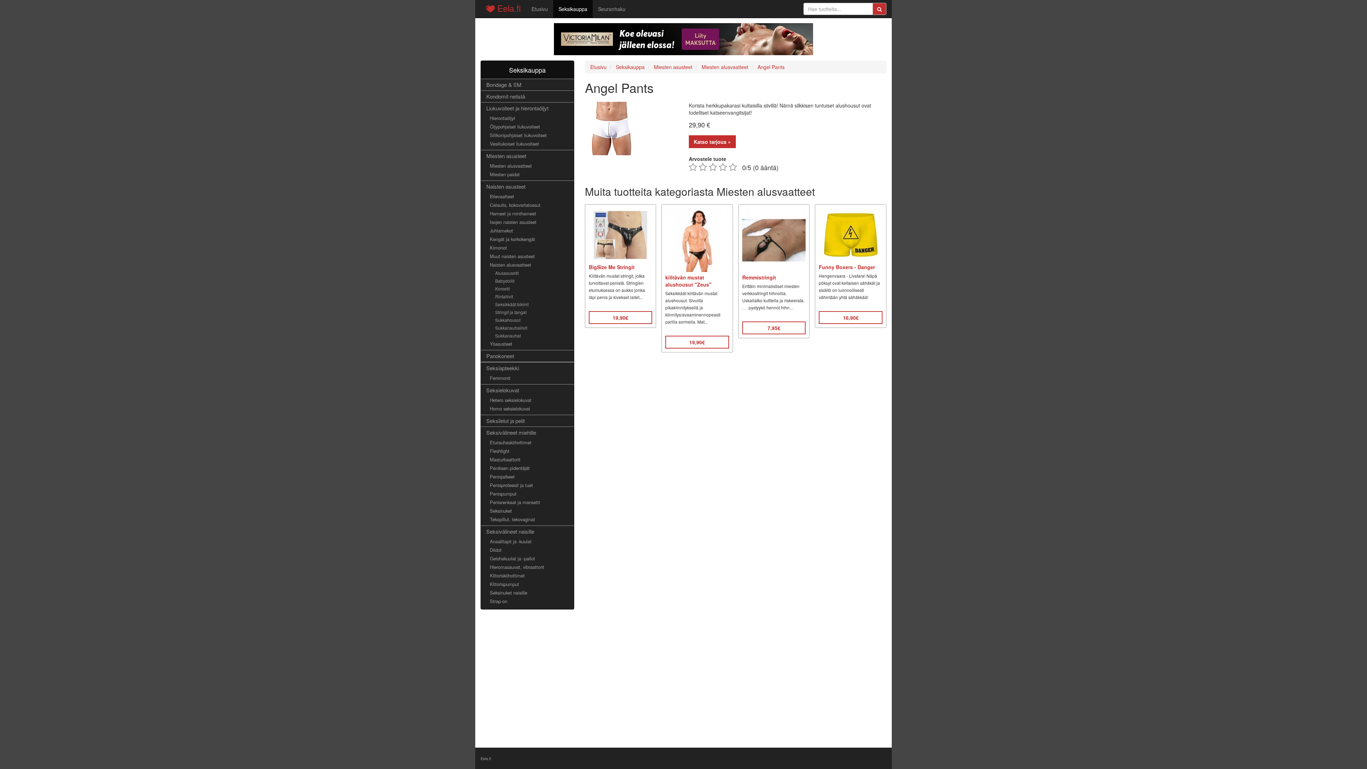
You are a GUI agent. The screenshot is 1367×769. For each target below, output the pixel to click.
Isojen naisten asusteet (513, 222)
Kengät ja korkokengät (512, 239)
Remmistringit (759, 277)
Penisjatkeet (502, 476)
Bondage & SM (504, 84)
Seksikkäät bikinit (512, 304)
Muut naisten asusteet (512, 256)
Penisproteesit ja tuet (511, 485)
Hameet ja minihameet (513, 213)
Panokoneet (500, 356)
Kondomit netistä (505, 96)
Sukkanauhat (508, 336)
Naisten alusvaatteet (510, 264)
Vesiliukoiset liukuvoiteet (514, 143)
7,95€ (774, 327)
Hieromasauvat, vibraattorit (517, 567)
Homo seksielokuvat (510, 408)
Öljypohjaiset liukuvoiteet (515, 126)
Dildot (496, 549)
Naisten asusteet (505, 186)
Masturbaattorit (505, 459)
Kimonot (498, 247)
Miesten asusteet (506, 155)
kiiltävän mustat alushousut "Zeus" (688, 281)
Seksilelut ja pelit (505, 420)
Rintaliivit (504, 296)
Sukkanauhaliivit (511, 328)
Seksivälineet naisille (510, 531)
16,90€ (851, 317)
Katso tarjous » (712, 141)
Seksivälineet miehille (511, 432)
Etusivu (539, 8)
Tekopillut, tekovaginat (512, 519)
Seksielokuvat (502, 390)
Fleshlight (499, 451)
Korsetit (502, 289)
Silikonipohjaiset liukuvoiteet (518, 135)
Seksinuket (501, 510)
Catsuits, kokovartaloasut (515, 205)
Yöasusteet (501, 343)
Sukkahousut (507, 320)
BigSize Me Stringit (612, 267)
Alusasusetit (507, 273)
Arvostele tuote (707, 158)
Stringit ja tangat (511, 312)
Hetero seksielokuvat (510, 400)
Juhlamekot (501, 230)
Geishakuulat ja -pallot (512, 558)
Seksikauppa (573, 8)
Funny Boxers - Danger (847, 267)
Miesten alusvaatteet (511, 165)
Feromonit (500, 378)
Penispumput (503, 493)
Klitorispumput (504, 584)
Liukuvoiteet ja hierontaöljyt (517, 108)
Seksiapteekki (502, 368)
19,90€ (620, 317)
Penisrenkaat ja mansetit (515, 502)
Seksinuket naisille (508, 592)
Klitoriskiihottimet (507, 575)
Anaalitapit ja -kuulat (510, 541)
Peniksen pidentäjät (510, 468)
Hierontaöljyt (502, 118)
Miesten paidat (505, 174)
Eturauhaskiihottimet (510, 442)
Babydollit (504, 281)
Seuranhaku (611, 8)
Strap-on (498, 601)
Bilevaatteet (502, 196)
